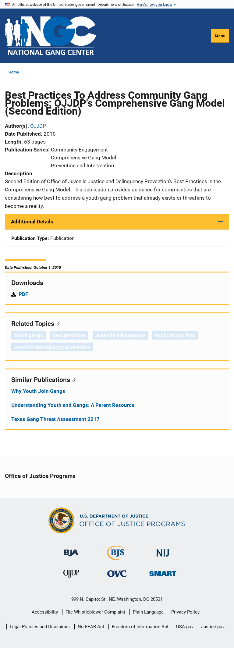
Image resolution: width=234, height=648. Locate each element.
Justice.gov (213, 626)
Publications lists (175, 335)
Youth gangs (28, 335)
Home (14, 72)
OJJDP (38, 126)
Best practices (69, 335)
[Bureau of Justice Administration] (71, 550)
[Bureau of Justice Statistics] (117, 557)
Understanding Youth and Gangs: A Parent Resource (72, 405)
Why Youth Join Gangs (38, 391)
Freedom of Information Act (140, 626)
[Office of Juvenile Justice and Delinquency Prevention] (71, 575)
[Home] (50, 35)
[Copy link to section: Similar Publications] (73, 379)
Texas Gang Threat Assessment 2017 (55, 419)
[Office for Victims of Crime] (117, 573)
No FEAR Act (91, 626)
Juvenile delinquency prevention (52, 347)
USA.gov (184, 626)
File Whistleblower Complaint (95, 612)
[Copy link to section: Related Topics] (57, 323)
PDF (23, 294)
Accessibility (45, 612)
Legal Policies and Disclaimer (40, 626)
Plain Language (148, 612)
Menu (220, 35)
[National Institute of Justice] (163, 550)
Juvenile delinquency (120, 335)
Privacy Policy (185, 612)
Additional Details (32, 222)
